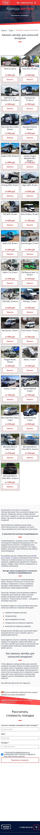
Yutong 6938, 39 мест (10, 185)
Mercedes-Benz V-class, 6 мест (10, 448)
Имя (3, 734)
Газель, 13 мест (10, 388)
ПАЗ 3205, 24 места (10, 301)
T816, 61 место (10, 69)
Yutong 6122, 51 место (30, 99)
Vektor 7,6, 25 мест (10, 272)
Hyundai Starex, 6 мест (30, 419)
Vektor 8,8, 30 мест (10, 243)
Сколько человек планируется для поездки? (19, 725)
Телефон (4, 743)
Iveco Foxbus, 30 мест (30, 214)
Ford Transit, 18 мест (30, 330)
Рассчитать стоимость (20, 15)
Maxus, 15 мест (30, 359)
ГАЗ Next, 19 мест (30, 301)
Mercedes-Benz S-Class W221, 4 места (10, 477)
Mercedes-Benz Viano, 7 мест (10, 419)
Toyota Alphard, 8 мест (30, 389)
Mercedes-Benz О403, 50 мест (10, 128)
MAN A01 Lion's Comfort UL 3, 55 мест (10, 99)
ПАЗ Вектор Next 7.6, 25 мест (29, 273)
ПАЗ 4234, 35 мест (10, 214)
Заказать (10, 79)
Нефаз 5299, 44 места (10, 156)
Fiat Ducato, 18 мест (10, 330)
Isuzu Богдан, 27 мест (30, 243)
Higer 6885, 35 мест (30, 185)
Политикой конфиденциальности (17, 752)
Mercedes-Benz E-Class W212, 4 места (30, 448)
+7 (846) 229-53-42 (26, 3)
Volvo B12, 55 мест (29, 69)
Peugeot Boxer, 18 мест (10, 360)
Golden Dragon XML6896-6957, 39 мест (30, 158)
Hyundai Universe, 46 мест (30, 128)
